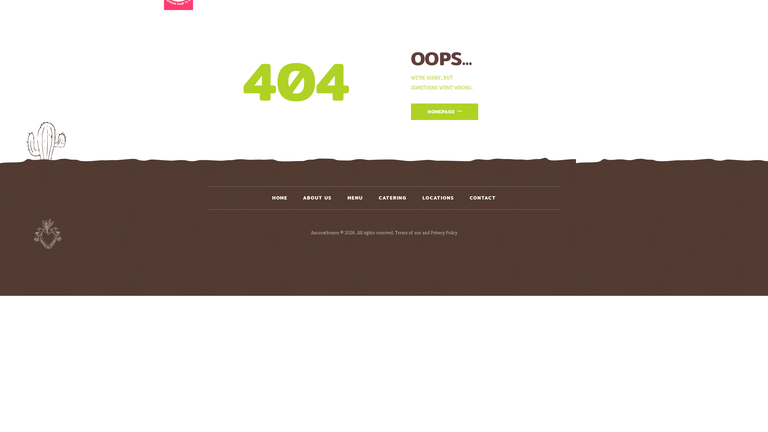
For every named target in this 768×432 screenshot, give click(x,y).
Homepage (441, 112)
